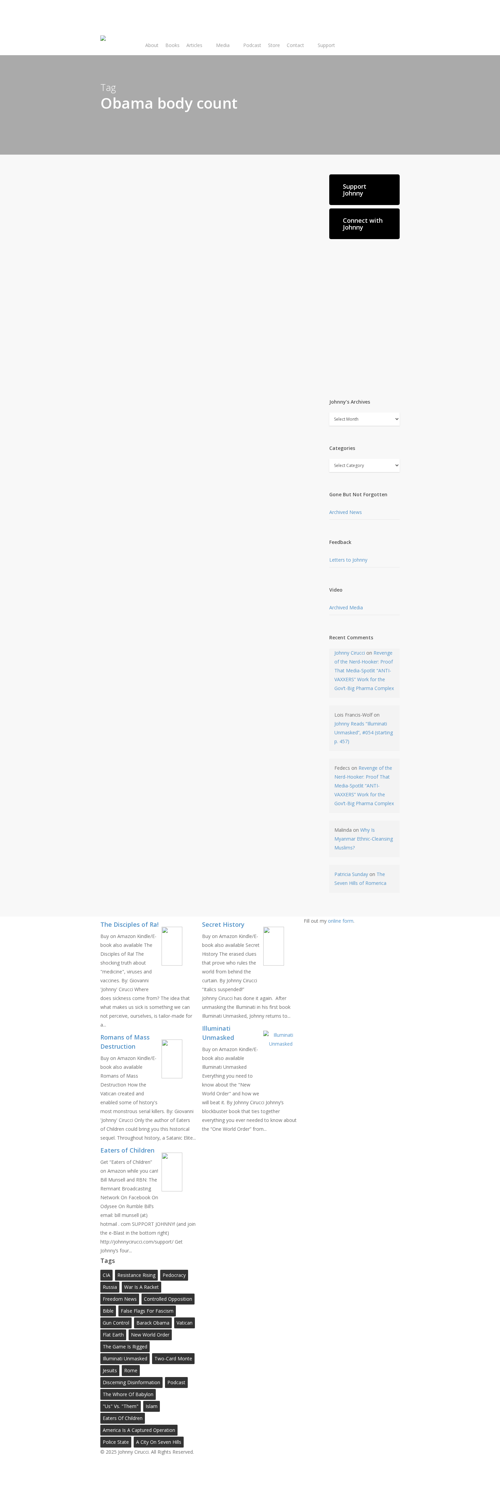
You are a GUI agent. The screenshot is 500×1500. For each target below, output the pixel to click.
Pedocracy (174, 1275)
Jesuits (110, 1370)
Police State (116, 1442)
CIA (106, 1275)
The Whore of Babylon (128, 1394)
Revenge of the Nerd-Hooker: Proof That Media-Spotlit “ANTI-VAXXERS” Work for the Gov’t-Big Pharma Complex (364, 670)
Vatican (185, 1322)
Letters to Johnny (348, 560)
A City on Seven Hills (158, 1442)
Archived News (345, 512)
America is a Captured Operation (139, 1430)
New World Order (150, 1334)
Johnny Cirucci (128, 208)
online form (340, 921)
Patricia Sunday (351, 874)
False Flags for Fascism (147, 1311)
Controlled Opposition (168, 1299)
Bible (108, 1311)
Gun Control (116, 1322)
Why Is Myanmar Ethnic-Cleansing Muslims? (363, 839)
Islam (151, 1406)
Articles (141, 333)
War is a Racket (141, 1287)
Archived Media (346, 607)
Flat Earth (113, 1334)
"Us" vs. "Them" (120, 1406)
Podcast (176, 1382)
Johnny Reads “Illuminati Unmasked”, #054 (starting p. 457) (363, 732)
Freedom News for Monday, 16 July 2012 (206, 353)
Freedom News (120, 1299)
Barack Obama (152, 1322)
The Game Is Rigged (125, 1346)
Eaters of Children (123, 1418)
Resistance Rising (136, 1275)
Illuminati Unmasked (125, 1358)
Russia (110, 1287)
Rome (130, 1370)
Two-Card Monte (173, 1358)
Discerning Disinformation (131, 1382)
